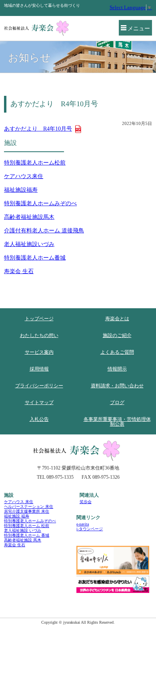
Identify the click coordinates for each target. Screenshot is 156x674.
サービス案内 (39, 352)
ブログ (117, 402)
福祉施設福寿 (21, 190)
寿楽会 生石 (19, 271)
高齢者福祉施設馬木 (29, 217)
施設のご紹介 (117, 335)
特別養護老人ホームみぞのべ (40, 203)
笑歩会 (86, 502)
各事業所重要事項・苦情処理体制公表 (117, 421)
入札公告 (39, 419)
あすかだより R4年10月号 (38, 129)
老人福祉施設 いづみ (22, 530)
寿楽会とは (117, 318)
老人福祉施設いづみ (29, 244)
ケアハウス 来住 (18, 502)
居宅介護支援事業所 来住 (26, 511)
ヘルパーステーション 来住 (28, 506)
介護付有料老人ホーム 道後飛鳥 (44, 231)
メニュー (139, 29)
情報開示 (117, 369)
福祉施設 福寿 (16, 516)
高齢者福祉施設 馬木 (22, 540)
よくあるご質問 (117, 352)
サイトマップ (39, 402)
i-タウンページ (89, 529)
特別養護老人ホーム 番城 (26, 535)
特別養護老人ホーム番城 (35, 258)
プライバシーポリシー (39, 386)
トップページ (39, 318)
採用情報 (39, 369)
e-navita (82, 524)
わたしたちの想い (39, 335)
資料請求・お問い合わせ (117, 386)
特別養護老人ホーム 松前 (26, 525)
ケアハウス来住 (23, 176)
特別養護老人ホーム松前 (35, 163)
